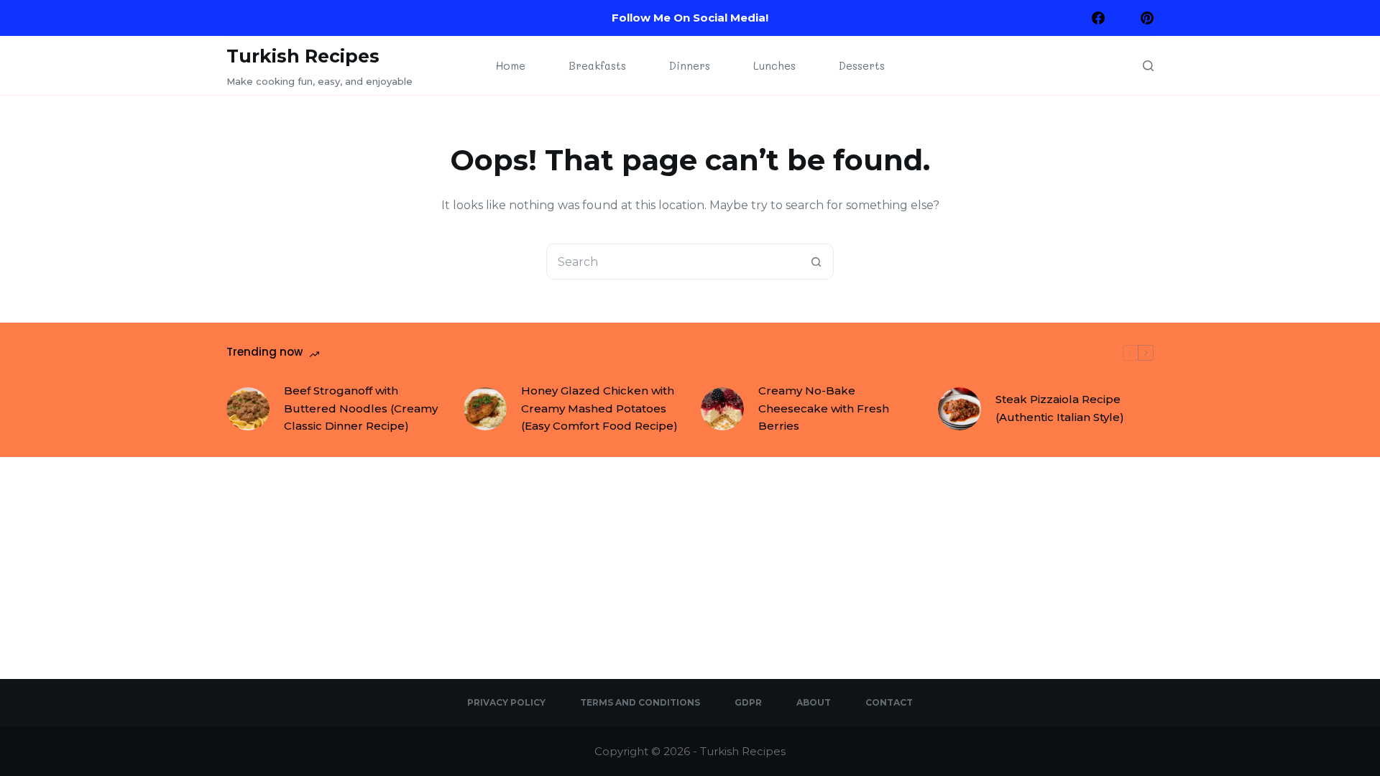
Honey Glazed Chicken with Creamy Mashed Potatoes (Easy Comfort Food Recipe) (599, 408)
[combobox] (673, 262)
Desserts (862, 65)
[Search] (1148, 65)
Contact (889, 702)
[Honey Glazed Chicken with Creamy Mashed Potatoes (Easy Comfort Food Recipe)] (485, 408)
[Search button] (816, 261)
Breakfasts (597, 65)
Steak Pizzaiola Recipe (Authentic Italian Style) (1059, 408)
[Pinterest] (1147, 17)
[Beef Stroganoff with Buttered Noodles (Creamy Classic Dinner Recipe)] (248, 408)
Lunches (774, 65)
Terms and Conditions (640, 702)
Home (510, 65)
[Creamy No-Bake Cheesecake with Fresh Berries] (722, 408)
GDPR (748, 702)
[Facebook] (1098, 17)
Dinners (689, 65)
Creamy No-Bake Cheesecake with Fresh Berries (823, 408)
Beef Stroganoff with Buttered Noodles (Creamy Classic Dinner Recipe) (361, 408)
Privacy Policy (506, 702)
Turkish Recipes (303, 56)
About (813, 702)
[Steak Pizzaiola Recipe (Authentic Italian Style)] (959, 408)
